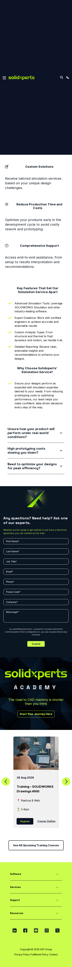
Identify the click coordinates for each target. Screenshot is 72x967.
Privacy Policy (22, 954)
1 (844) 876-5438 (67, 77)
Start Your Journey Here (36, 714)
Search (61, 77)
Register (25, 821)
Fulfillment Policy (39, 954)
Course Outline (46, 821)
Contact (53, 954)
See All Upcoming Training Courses (36, 845)
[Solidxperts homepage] (21, 78)
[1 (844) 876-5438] (67, 77)
